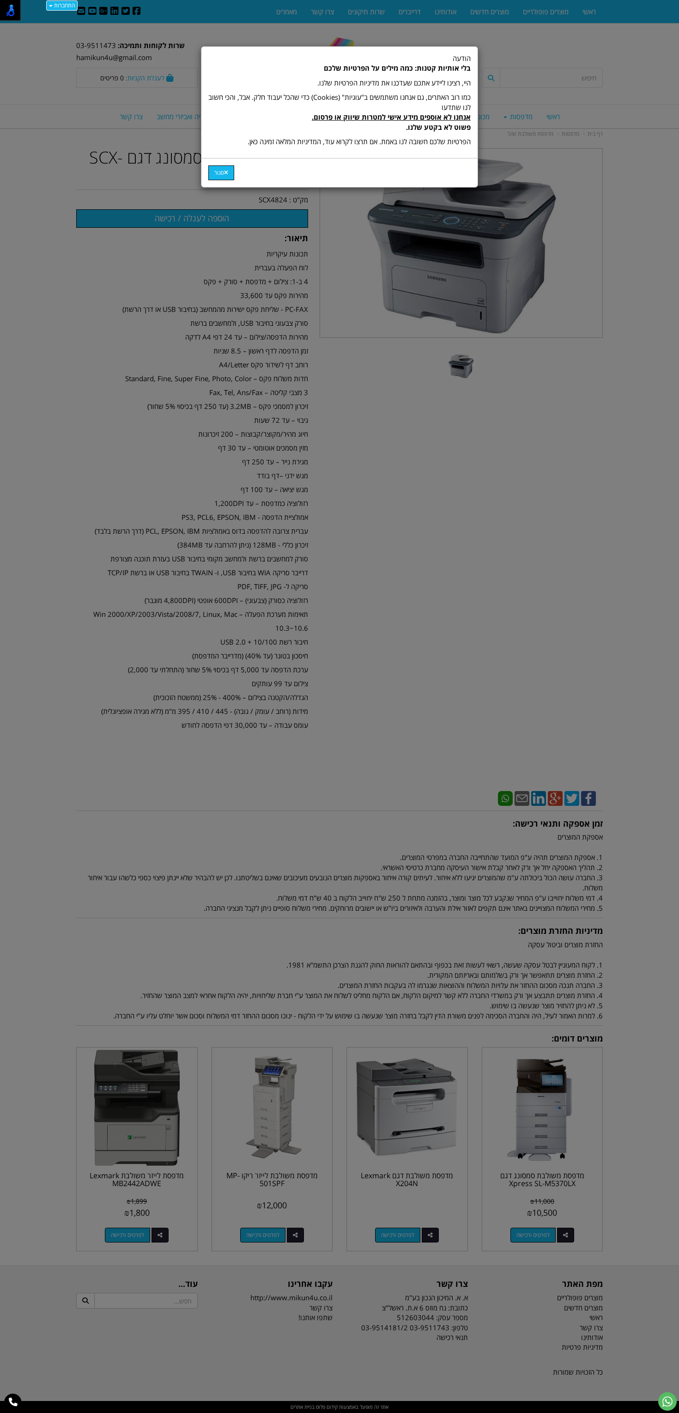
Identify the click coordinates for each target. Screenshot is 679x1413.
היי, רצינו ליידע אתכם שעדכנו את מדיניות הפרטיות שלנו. (394, 82)
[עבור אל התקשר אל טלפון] (13, 1402)
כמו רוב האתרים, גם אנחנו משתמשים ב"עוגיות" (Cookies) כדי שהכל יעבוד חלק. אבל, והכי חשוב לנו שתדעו (339, 111)
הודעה (339, 100)
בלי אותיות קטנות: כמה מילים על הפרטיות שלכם (397, 68)
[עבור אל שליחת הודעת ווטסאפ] (667, 1401)
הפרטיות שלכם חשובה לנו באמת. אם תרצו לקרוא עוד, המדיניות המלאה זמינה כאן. (359, 141)
